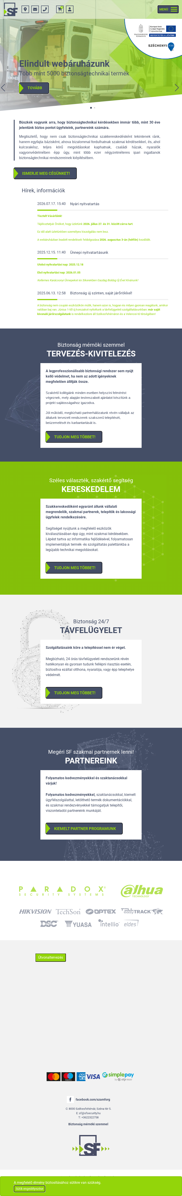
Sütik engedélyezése (29, 1188)
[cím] (25, 9)
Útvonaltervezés (50, 957)
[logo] (11, 9)
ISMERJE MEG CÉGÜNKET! (46, 173)
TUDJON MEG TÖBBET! (74, 437)
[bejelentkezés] (69, 9)
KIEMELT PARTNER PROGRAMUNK (85, 828)
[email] (35, 9)
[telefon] (45, 9)
